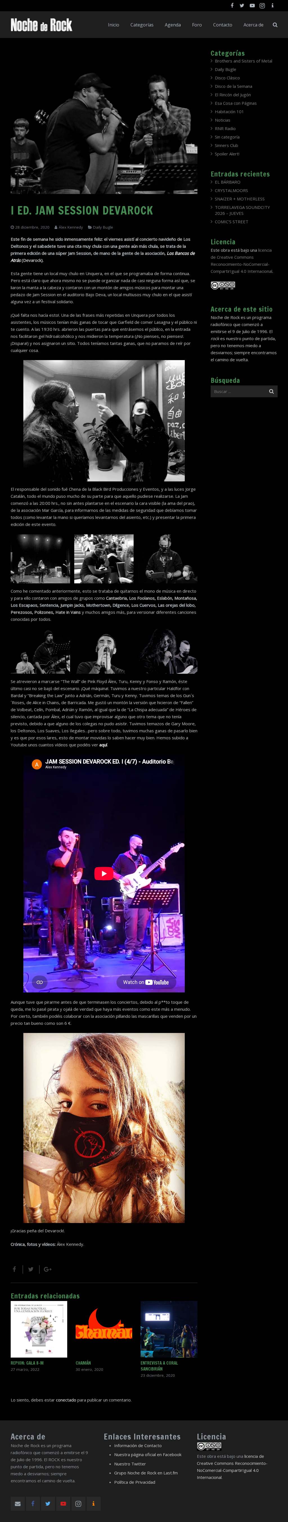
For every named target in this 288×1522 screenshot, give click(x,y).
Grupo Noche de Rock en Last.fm (146, 1473)
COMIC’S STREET (231, 221)
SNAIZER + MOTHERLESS (240, 199)
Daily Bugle (103, 227)
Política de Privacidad (134, 1482)
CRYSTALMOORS (231, 190)
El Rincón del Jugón (233, 94)
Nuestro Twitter (130, 1464)
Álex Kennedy (71, 227)
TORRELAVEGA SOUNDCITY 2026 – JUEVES (242, 210)
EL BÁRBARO (227, 182)
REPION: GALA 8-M (27, 1363)
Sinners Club (226, 145)
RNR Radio (225, 128)
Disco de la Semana (233, 86)
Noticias (222, 120)
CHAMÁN (83, 1363)
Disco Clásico (227, 78)
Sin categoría (227, 137)
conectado (66, 1400)
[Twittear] (31, 1269)
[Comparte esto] (17, 1269)
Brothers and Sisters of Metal (243, 61)
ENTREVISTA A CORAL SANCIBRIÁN (159, 1366)
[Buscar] (275, 25)
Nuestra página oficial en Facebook (147, 1454)
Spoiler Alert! (227, 154)
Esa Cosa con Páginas (236, 103)
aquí (103, 744)
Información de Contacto (138, 1445)
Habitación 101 (229, 111)
